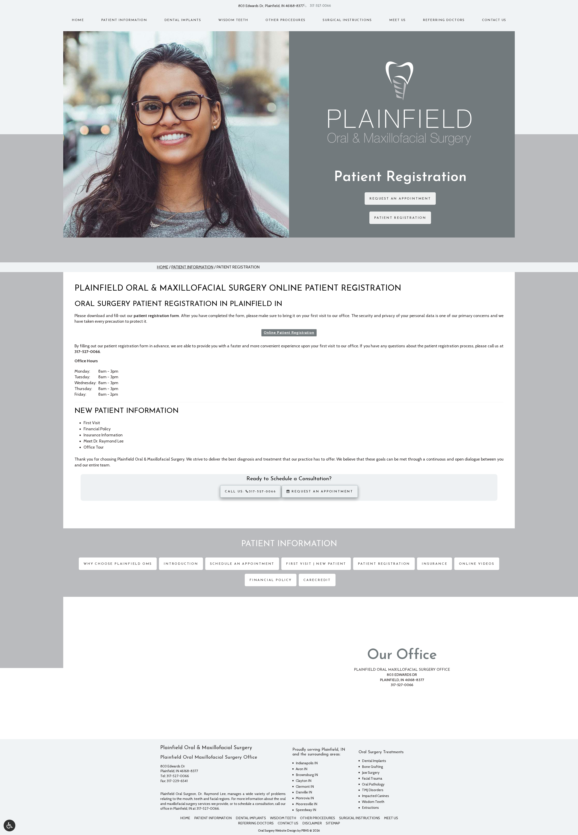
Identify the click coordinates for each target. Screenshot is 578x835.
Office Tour (94, 447)
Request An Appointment (321, 491)
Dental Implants (182, 20)
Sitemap (333, 823)
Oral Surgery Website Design (277, 830)
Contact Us (494, 20)
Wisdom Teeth (233, 20)
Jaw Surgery (371, 772)
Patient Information (124, 20)
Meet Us (397, 20)
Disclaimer (312, 823)
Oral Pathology (373, 784)
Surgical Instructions (347, 20)
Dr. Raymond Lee (212, 794)
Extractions (370, 807)
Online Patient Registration (289, 332)
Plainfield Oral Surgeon (178, 794)
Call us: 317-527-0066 (250, 491)
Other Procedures (285, 20)
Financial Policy (97, 428)
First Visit (92, 422)
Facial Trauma (372, 778)
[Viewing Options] (9, 825)
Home (78, 20)
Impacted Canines (375, 796)
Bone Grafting (372, 766)
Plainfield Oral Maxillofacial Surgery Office (402, 670)
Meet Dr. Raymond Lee (104, 441)
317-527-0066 (320, 6)
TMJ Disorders (372, 790)
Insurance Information (103, 435)
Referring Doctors (444, 20)
